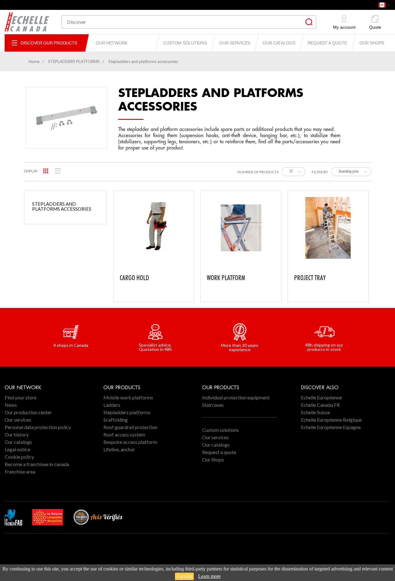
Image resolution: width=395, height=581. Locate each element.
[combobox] (293, 171)
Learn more (209, 576)
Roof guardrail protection (130, 427)
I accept (184, 576)
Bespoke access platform (130, 442)
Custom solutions (185, 42)
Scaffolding (115, 420)
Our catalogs (279, 42)
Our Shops (372, 42)
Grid (45, 171)
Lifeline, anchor (119, 449)
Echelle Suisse (315, 412)
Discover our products (49, 42)
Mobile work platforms (128, 397)
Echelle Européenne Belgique (331, 420)
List (58, 171)
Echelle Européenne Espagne (331, 427)
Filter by (320, 172)
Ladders (111, 405)
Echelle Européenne (321, 397)
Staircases (213, 405)
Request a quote (327, 42)
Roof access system (124, 434)
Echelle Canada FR (320, 405)
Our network (111, 42)
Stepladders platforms (127, 412)
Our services (234, 42)
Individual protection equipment (236, 397)
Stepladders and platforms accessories (61, 206)
